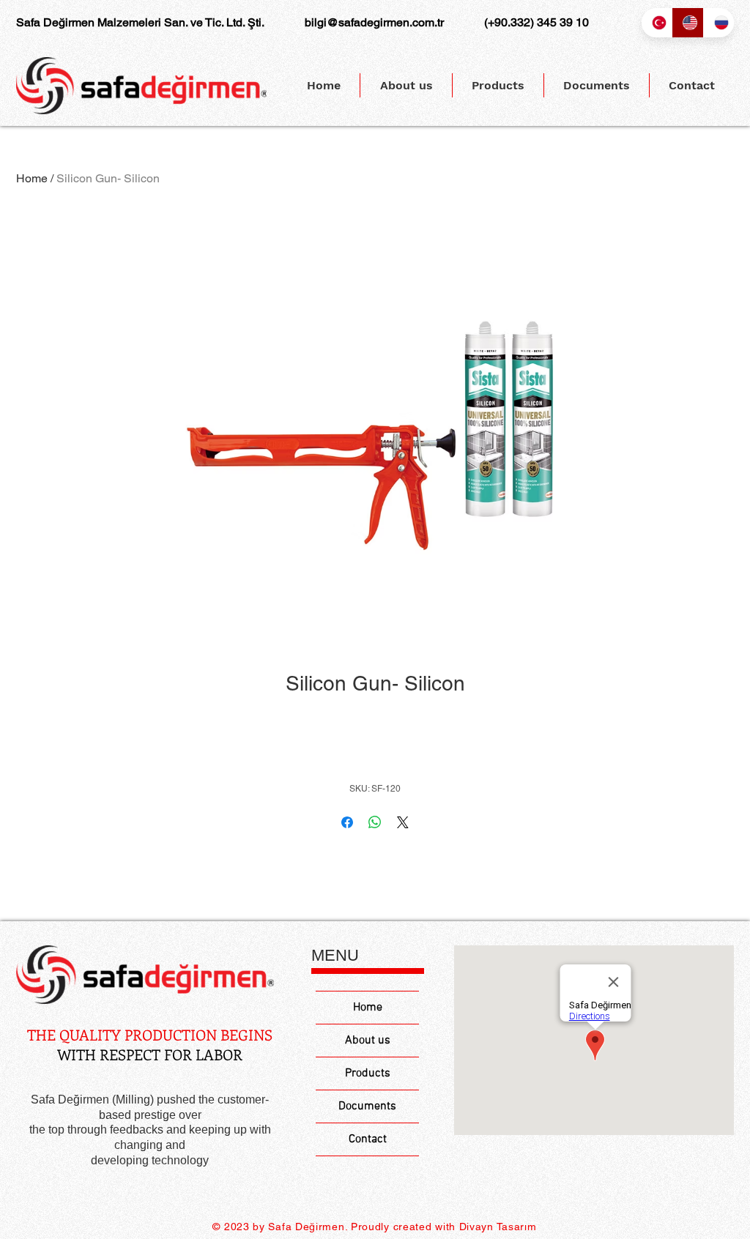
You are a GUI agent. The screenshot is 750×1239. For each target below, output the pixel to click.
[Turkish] (657, 22)
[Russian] (718, 22)
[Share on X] (403, 822)
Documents (367, 1106)
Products (367, 1073)
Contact (368, 1139)
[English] (687, 22)
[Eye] (145, 975)
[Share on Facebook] (347, 822)
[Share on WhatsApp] (375, 822)
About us (367, 1040)
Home (32, 178)
